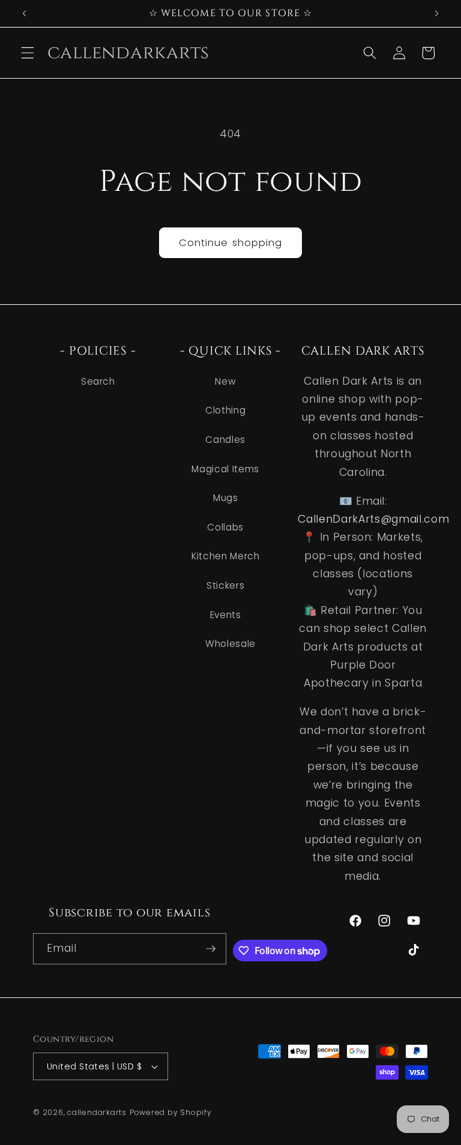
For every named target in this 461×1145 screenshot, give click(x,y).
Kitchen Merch (225, 556)
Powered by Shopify (171, 1112)
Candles (225, 439)
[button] (27, 52)
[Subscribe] (210, 948)
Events (225, 615)
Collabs (225, 527)
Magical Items (225, 469)
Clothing (225, 410)
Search (98, 381)
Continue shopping (231, 243)
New (225, 381)
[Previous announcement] (24, 13)
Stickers (225, 585)
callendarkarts (97, 1112)
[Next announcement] (436, 13)
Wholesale (230, 643)
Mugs (225, 497)
